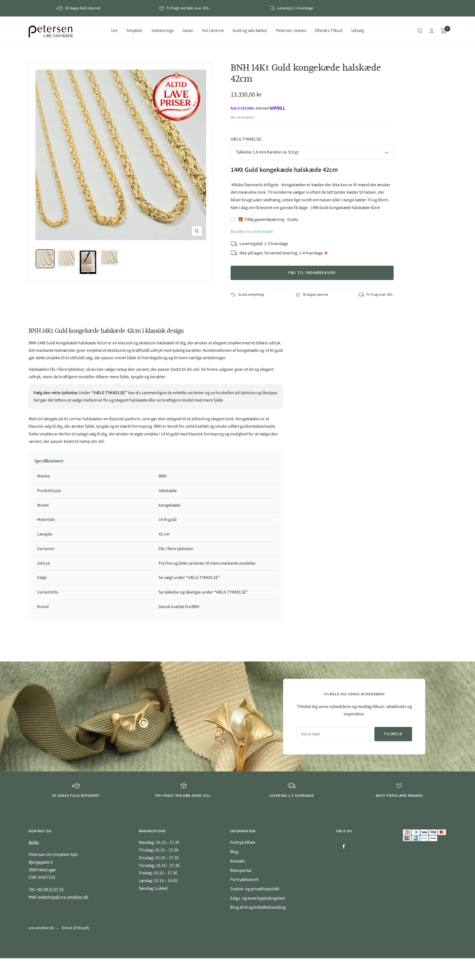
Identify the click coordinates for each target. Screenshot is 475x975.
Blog (234, 852)
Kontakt (237, 861)
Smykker (134, 31)
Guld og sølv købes (250, 31)
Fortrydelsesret (244, 880)
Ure (114, 31)
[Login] (431, 31)
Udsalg (357, 31)
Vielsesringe (162, 31)
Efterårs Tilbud (329, 31)
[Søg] (420, 30)
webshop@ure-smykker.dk (63, 897)
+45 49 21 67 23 (49, 889)
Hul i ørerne (213, 31)
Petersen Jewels (291, 31)
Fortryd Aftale (242, 842)
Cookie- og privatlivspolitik (254, 889)
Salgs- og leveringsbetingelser (257, 898)
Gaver (188, 31)
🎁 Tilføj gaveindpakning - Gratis (268, 219)
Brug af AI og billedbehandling (258, 907)
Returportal (241, 870)
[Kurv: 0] (443, 31)
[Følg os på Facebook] (343, 846)
